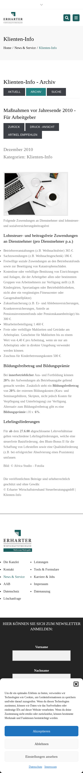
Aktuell (14, 92)
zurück (14, 127)
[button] (76, 684)
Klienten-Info (39, 156)
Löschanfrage (12, 598)
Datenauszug (42, 591)
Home (7, 48)
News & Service (25, 48)
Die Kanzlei (11, 562)
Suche (56, 92)
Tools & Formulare (46, 569)
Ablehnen (42, 744)
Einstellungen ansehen (41, 756)
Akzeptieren (41, 731)
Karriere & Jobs (44, 577)
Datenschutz (35, 766)
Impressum (50, 766)
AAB (6, 584)
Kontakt (8, 569)
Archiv (36, 92)
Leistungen (41, 562)
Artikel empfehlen (22, 134)
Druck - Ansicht (42, 127)
